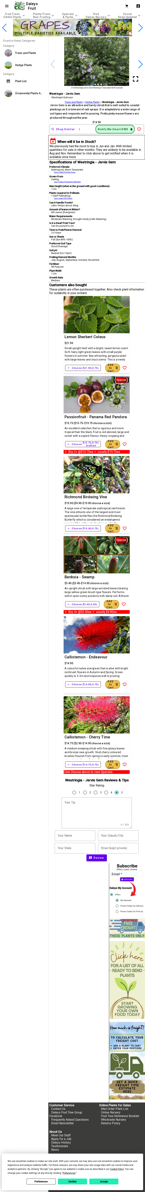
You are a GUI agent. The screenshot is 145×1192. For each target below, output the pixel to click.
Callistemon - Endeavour (86, 657)
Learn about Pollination (63, 198)
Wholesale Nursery (113, 1119)
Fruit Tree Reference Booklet (120, 1116)
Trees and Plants (74, 102)
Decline (72, 1181)
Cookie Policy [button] (117, 1169)
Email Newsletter (62, 1123)
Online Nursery (110, 1112)
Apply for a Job (61, 1139)
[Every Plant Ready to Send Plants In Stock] (127, 980)
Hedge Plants (92, 102)
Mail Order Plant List (114, 1109)
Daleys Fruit (32, 6)
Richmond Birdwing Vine (86, 497)
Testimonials (59, 1146)
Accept (104, 1181)
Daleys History (61, 1142)
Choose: (83, 368)
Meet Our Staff (61, 1135)
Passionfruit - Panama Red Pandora (96, 417)
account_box (138, 6)
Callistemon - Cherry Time (87, 737)
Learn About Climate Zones (65, 172)
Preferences (41, 1181)
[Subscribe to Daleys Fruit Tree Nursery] (127, 889)
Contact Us (58, 1109)
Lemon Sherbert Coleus (85, 337)
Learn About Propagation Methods (67, 182)
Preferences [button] (69, 1173)
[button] (66, 34)
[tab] (14, 15)
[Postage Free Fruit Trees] (127, 928)
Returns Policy (110, 1123)
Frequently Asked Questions (70, 1119)
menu (7, 6)
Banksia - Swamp (79, 577)
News (55, 1150)
